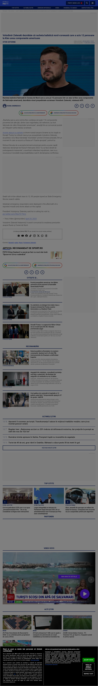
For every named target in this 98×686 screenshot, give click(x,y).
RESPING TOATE (88, 673)
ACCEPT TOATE (88, 660)
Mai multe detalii (35, 660)
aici (15, 674)
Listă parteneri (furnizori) (51, 664)
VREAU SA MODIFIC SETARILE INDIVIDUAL (88, 667)
